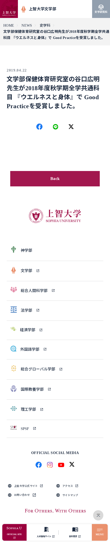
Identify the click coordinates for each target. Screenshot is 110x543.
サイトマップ (70, 495)
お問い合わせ (22, 495)
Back (55, 178)
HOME (8, 25)
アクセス (67, 486)
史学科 (45, 25)
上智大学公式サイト (26, 486)
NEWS (26, 25)
